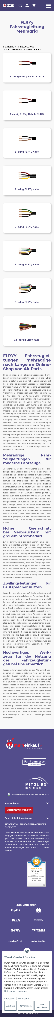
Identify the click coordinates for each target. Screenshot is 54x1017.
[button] (27, 803)
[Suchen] (20, 5)
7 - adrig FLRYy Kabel (27, 264)
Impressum (9, 998)
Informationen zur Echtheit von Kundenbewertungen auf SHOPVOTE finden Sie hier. (27, 847)
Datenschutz (24, 998)
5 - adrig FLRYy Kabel (27, 227)
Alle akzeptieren (42, 1005)
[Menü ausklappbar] (48, 5)
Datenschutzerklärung (15, 991)
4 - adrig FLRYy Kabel (27, 189)
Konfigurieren (26, 1006)
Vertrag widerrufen (19, 810)
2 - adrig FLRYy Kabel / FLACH (27, 76)
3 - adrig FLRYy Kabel (27, 151)
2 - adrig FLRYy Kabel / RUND (27, 114)
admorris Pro (32, 1013)
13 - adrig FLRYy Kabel (27, 339)
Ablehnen (10, 1006)
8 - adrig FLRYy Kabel (27, 302)
